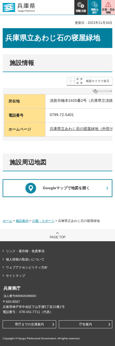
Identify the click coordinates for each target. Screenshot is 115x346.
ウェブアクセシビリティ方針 (27, 267)
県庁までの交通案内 (29, 324)
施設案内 (22, 221)
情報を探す (95, 11)
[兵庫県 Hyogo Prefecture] (19, 7)
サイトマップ (15, 276)
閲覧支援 (81, 10)
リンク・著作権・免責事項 (25, 251)
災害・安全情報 (108, 11)
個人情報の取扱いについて (25, 259)
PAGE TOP (58, 237)
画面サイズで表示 (97, 81)
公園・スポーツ (43, 221)
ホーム (7, 221)
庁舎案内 (85, 324)
